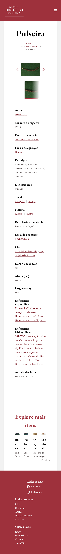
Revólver (17, 444)
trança (32, 201)
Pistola (26, 444)
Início (18, 504)
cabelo (19, 213)
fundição (20, 201)
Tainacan (20, 543)
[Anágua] (35, 434)
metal (30, 213)
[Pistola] (26, 434)
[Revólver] (17, 434)
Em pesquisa (22, 238)
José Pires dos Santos (27, 139)
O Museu (20, 508)
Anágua (34, 444)
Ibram (18, 531)
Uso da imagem (23, 515)
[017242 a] (30, 69)
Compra (19, 152)
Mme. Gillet (21, 114)
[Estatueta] (43, 434)
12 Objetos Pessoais (26, 251)
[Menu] (55, 10)
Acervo (19, 512)
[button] (43, 69)
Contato (19, 519)
